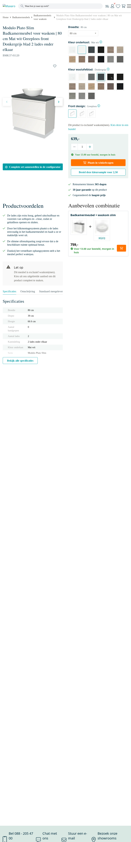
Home (6, 17)
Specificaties (9, 291)
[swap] (54, 66)
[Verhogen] (89, 147)
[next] (59, 102)
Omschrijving (27, 291)
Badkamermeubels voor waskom (42, 17)
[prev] (7, 102)
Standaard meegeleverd (51, 291)
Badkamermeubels (21, 17)
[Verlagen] (74, 147)
